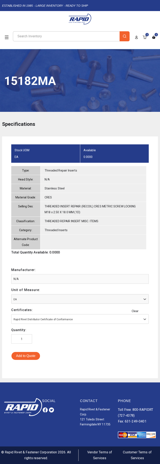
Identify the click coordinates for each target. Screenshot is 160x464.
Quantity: (18, 330)
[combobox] (80, 299)
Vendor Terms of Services (99, 455)
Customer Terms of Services (137, 455)
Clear (135, 311)
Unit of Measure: (25, 290)
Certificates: (22, 310)
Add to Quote (25, 356)
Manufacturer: (23, 270)
